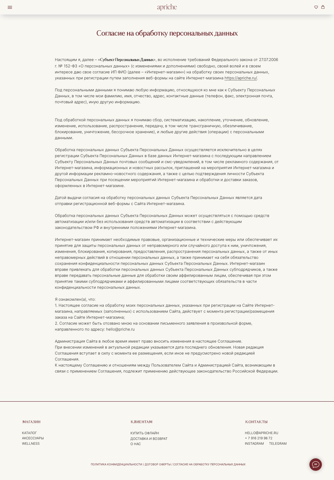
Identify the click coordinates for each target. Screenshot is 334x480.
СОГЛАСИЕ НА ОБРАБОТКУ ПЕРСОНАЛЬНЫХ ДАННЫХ (209, 464)
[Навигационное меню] (10, 7)
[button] (316, 7)
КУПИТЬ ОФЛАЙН (144, 433)
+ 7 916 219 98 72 (258, 438)
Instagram (254, 443)
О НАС (135, 444)
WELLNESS (31, 443)
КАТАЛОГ (29, 433)
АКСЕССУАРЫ (33, 438)
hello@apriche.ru (261, 433)
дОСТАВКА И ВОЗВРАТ (149, 439)
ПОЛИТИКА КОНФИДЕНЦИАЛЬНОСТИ (117, 464)
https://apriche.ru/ (241, 78)
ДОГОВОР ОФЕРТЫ (158, 464)
